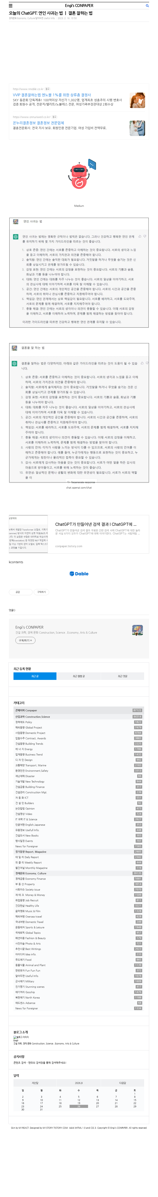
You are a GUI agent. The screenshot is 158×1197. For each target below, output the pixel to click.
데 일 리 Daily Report (78, 856)
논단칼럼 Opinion (78, 808)
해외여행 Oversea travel (78, 916)
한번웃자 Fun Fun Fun (78, 970)
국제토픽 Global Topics (78, 932)
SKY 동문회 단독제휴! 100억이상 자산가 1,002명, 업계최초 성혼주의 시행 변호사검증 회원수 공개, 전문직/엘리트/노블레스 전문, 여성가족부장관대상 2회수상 (67, 102)
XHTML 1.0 (80, 1128)
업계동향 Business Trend (78, 754)
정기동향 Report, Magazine (78, 851)
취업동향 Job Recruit (78, 900)
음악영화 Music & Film (78, 911)
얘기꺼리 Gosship (78, 992)
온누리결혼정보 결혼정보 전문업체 (38, 123)
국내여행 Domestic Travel (78, 921)
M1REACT (24, 1128)
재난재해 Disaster (78, 775)
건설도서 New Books (78, 835)
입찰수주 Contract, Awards (78, 738)
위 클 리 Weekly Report (78, 862)
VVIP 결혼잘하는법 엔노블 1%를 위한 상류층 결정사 (52, 95)
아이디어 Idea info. (78, 954)
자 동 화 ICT (78, 797)
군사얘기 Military (78, 981)
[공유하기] (23, 592)
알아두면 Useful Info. (78, 975)
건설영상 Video (78, 813)
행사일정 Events (78, 840)
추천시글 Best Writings (78, 948)
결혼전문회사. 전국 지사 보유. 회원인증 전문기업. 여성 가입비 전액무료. (60, 128)
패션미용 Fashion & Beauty (78, 938)
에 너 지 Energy (78, 748)
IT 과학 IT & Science (78, 819)
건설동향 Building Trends (78, 743)
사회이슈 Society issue (78, 889)
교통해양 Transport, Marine (78, 765)
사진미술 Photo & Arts (78, 943)
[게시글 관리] (28, 592)
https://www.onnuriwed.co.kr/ (31, 116)
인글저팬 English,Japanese (78, 824)
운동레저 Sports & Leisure (78, 927)
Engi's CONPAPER (79, 5)
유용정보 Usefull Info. (78, 829)
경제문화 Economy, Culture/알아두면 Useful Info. (32, 18)
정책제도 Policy (78, 721)
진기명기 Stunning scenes (78, 986)
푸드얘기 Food (78, 959)
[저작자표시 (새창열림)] (51, 592)
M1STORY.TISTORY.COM (55, 1128)
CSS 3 (93, 1128)
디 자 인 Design (78, 759)
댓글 (11, 610)
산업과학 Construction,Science (78, 716)
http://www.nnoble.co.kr (28, 88)
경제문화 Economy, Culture (78, 873)
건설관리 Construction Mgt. (78, 792)
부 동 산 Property (78, 884)
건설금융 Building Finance (78, 786)
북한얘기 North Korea (78, 997)
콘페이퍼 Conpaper (78, 710)
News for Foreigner (78, 846)
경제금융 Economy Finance (78, 878)
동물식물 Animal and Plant (78, 965)
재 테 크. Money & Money (78, 894)
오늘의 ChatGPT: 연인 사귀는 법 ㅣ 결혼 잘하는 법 (50, 13)
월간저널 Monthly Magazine (78, 867)
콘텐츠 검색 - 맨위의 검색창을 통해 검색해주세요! (39, 1062)
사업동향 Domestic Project (78, 732)
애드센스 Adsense (78, 1002)
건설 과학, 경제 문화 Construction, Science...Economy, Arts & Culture (56, 632)
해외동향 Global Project (78, 727)
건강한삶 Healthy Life (78, 905)
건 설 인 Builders (78, 802)
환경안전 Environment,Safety (78, 770)
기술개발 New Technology (78, 781)
